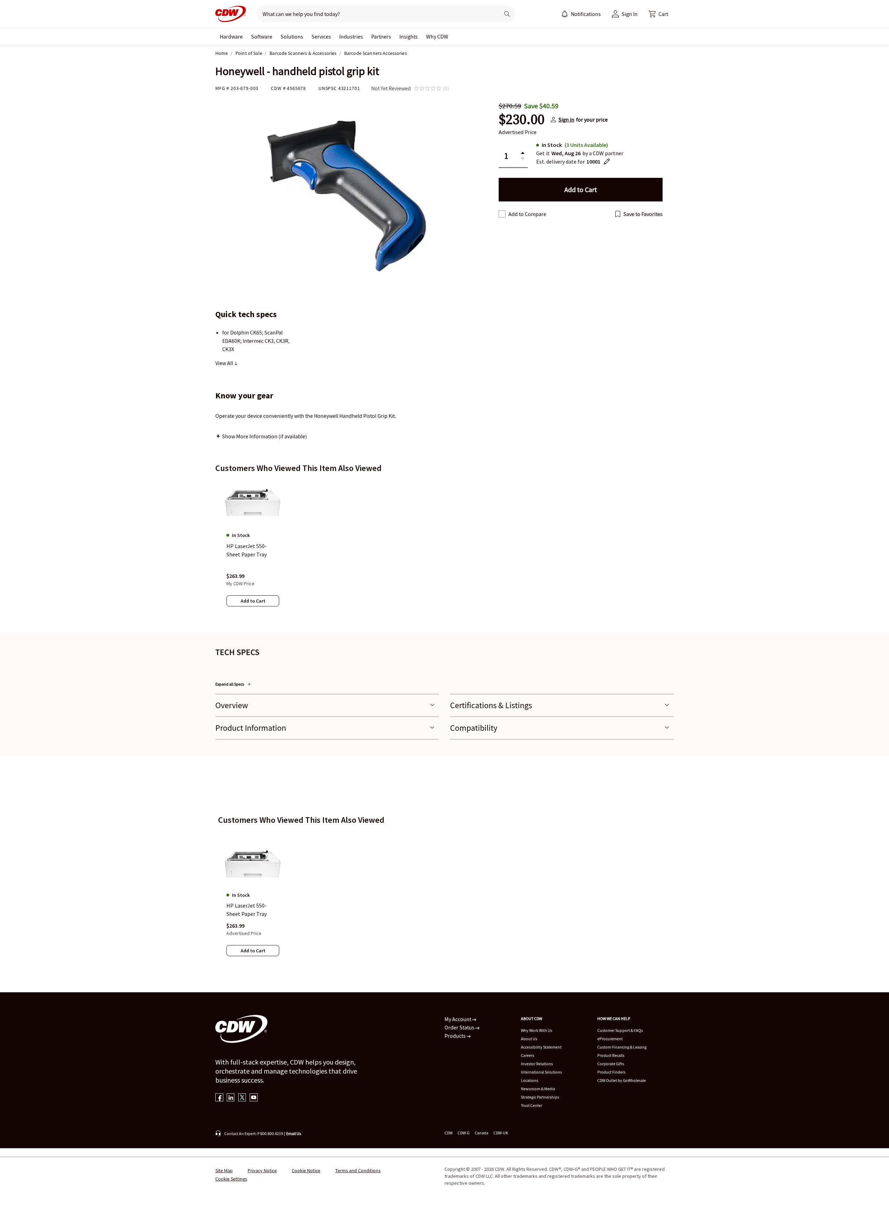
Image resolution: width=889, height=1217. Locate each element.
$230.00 (522, 119)
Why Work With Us (536, 1030)
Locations (529, 1080)
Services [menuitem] (321, 36)
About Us (529, 1038)
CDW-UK (500, 1132)
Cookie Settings (231, 1179)
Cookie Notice (306, 1170)
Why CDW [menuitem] (437, 36)
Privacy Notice (262, 1170)
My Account (458, 1019)
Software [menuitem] (261, 36)
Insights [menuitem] (408, 36)
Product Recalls (610, 1055)
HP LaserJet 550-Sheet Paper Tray (246, 909)
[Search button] (507, 13)
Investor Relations (537, 1063)
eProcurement (610, 1038)
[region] (444, 550)
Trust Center (531, 1105)
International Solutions (541, 1072)
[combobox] (375, 14)
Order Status (459, 1027)
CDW (448, 1132)
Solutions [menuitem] (292, 36)
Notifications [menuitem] (586, 13)
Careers (527, 1055)
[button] (658, 14)
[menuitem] (564, 13)
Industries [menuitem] (351, 36)
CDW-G (464, 1132)
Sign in (566, 119)
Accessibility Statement (541, 1047)
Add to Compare (527, 213)
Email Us (293, 1133)
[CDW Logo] (230, 14)
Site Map (224, 1170)
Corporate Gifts (610, 1063)
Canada (481, 1132)
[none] (231, 36)
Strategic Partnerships (540, 1097)
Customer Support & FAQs (620, 1030)
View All (224, 362)
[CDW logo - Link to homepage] (230, 14)
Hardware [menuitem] (231, 36)
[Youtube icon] (254, 1098)
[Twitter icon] (242, 1098)
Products (455, 1035)
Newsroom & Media (538, 1088)
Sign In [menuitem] (630, 13)
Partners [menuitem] (381, 36)
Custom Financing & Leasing (622, 1047)
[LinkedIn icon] (231, 1098)
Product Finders (611, 1072)
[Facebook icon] (219, 1098)
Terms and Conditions (358, 1170)
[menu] (581, 14)
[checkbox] (502, 213)
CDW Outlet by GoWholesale (621, 1080)
